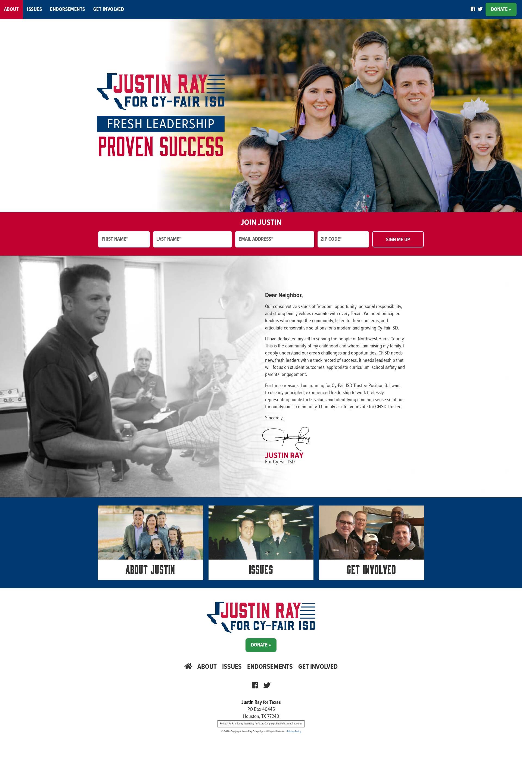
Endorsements (67, 9)
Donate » (501, 9)
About (11, 9)
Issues (34, 9)
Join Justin (261, 223)
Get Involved (108, 9)
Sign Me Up (398, 240)
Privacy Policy (294, 731)
